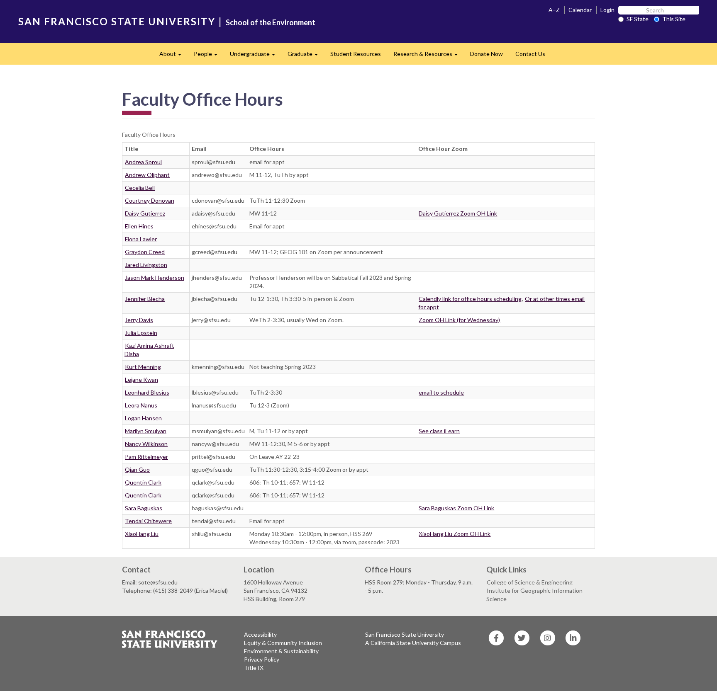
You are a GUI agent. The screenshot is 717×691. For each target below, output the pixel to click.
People (209, 56)
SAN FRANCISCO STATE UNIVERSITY (116, 21)
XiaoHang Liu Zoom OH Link (454, 533)
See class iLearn (439, 430)
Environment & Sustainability (281, 651)
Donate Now (486, 53)
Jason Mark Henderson (154, 277)
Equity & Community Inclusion (283, 642)
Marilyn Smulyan (145, 430)
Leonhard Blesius (147, 392)
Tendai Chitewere (148, 520)
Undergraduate (255, 56)
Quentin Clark (143, 482)
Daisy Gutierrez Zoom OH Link (458, 213)
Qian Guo (137, 469)
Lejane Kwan (141, 379)
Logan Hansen (143, 418)
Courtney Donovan (149, 200)
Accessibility (260, 634)
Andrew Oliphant (147, 174)
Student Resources (355, 53)
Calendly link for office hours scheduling (470, 298)
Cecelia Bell (140, 187)
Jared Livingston (146, 264)
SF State (638, 18)
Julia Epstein (141, 332)
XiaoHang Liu (142, 533)
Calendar (580, 9)
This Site (673, 18)
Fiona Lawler (141, 238)
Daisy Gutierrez (145, 213)
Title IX (253, 667)
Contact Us (530, 53)
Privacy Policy (261, 659)
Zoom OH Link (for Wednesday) (459, 319)
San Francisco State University (404, 634)
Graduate (306, 56)
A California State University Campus (413, 642)
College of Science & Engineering (530, 582)
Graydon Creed (145, 251)
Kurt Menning (143, 366)
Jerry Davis (139, 319)
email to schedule (441, 392)
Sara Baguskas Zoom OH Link (456, 508)
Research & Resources (428, 56)
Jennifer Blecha (145, 298)
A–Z (554, 9)
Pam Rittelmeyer (146, 456)
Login (607, 9)
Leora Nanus (141, 405)
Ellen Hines (139, 226)
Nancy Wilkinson (146, 443)
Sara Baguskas (143, 508)
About (173, 56)
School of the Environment (270, 22)
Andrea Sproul (143, 161)
